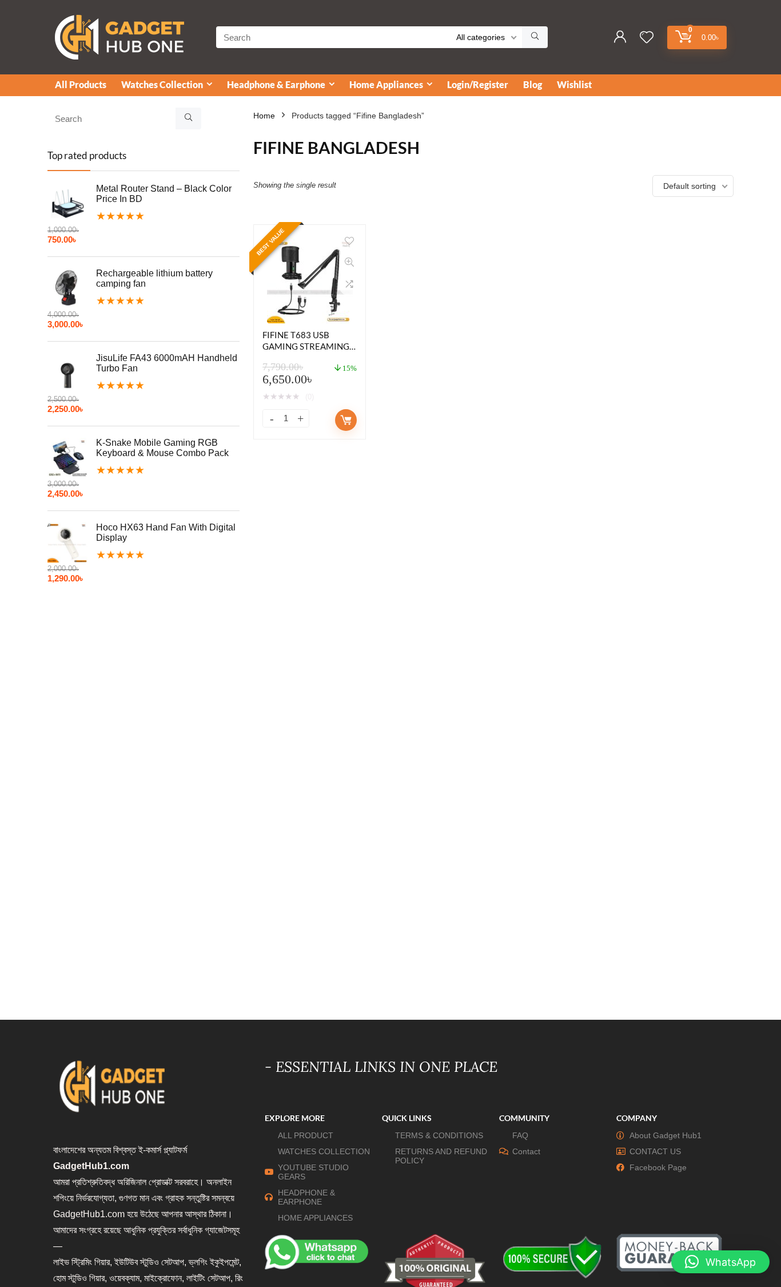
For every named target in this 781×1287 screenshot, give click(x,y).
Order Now (346, 420)
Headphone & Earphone (276, 84)
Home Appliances (386, 84)
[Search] (535, 37)
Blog (532, 84)
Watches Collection (162, 84)
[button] (720, 1261)
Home (264, 115)
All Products (80, 84)
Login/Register (477, 84)
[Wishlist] (647, 38)
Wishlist (574, 84)
